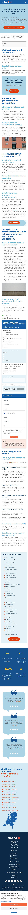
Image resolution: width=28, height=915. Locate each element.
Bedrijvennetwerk (14, 877)
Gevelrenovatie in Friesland (9, 786)
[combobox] (4, 413)
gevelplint (21, 119)
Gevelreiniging (8, 332)
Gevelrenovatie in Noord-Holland (11, 799)
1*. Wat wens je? (7, 330)
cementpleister (5, 182)
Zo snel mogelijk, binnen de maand (13, 366)
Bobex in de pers (14, 856)
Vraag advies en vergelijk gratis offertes (14, 27)
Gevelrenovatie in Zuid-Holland (10, 810)
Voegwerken (8, 343)
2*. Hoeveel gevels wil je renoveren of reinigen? (12, 351)
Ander (6, 347)
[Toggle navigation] (25, 2)
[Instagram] (21, 881)
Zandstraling (8, 336)
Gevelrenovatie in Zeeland (9, 807)
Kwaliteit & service (14, 855)
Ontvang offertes (14, 91)
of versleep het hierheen (9, 388)
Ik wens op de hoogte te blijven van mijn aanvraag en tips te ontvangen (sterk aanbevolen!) (13, 432)
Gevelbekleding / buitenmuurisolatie (13, 338)
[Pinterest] (15, 881)
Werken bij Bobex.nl (14, 867)
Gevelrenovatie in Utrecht (9, 805)
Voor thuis (6, 36)
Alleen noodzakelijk (14, 908)
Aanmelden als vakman (14, 864)
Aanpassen (14, 912)
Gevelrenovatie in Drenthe (9, 781)
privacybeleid (7, 446)
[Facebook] (6, 881)
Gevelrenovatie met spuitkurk (12, 345)
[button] (25, 2)
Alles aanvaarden (14, 904)
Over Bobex (14, 853)
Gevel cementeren (5, 37)
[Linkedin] (18, 881)
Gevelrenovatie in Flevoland (9, 784)
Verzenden (14, 437)
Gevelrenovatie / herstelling (11, 334)
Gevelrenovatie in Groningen (10, 792)
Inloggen (14, 869)
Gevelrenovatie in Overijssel (9, 802)
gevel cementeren (13, 462)
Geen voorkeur (8, 372)
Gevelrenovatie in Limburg (9, 794)
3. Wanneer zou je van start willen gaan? (13, 364)
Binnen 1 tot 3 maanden (10, 368)
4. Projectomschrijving (8, 376)
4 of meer (7, 360)
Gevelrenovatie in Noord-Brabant (11, 797)
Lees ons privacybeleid (6, 901)
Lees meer (18, 701)
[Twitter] (9, 881)
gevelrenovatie (14, 210)
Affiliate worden (14, 866)
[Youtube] (12, 881)
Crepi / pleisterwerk (9, 341)
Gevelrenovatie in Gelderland (10, 789)
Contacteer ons (14, 858)
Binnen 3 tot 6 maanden (10, 370)
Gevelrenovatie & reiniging (17, 36)
